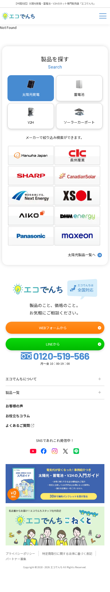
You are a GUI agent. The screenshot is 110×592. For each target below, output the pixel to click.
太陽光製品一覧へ (82, 254)
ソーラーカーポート (79, 122)
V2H (31, 122)
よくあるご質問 (18, 425)
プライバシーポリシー (20, 553)
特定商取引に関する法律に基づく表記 (67, 553)
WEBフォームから (53, 327)
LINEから (53, 344)
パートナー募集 (16, 559)
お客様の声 (14, 405)
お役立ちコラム (18, 415)
